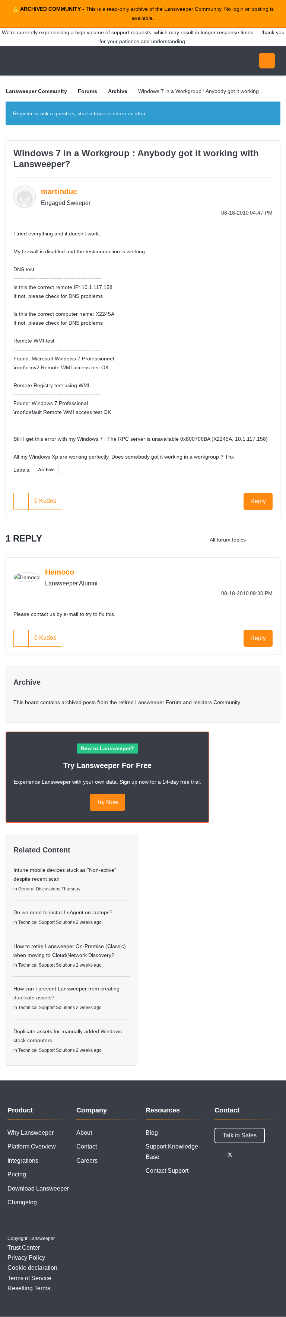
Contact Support (167, 1170)
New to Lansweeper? (107, 748)
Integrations (22, 1160)
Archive (117, 91)
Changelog (22, 1202)
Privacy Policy (26, 1258)
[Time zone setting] (258, 540)
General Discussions (39, 889)
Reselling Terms (28, 1288)
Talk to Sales (240, 1135)
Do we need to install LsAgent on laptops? (62, 912)
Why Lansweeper (30, 1133)
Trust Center (23, 1247)
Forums (87, 91)
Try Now (107, 802)
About (84, 1133)
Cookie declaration (32, 1268)
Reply (258, 501)
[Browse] (14, 60)
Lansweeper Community (74, 60)
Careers (87, 1160)
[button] (21, 501)
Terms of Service (29, 1278)
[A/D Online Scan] (272, 540)
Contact (86, 1146)
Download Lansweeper (38, 1188)
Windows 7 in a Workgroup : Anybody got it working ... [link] (201, 91)
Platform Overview (31, 1146)
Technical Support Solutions (46, 922)
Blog (152, 1133)
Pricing (16, 1174)
